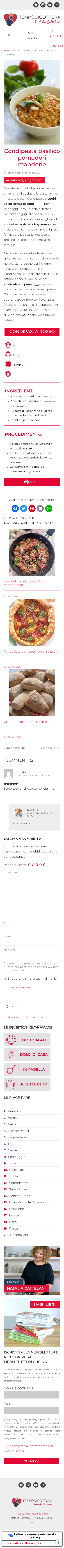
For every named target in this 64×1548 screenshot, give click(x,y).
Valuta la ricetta (15, 865)
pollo (13, 1222)
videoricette (18, 1183)
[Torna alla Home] (32, 19)
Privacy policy (23, 1513)
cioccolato (17, 1170)
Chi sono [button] (33, 35)
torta (12, 1163)
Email (8, 936)
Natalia (19, 172)
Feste (12, 1124)
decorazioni (19, 1235)
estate (14, 1215)
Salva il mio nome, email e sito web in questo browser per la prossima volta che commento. (31, 967)
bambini (14, 1144)
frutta (13, 1176)
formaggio (16, 1157)
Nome (8, 922)
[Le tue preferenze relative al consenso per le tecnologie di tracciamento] (59, 1543)
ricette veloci (13, 1017)
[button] (32, 1522)
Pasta (13, 1228)
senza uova (18, 1189)
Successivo (48, 748)
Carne (12, 1150)
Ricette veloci (18, 1131)
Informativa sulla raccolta (23, 1543)
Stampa (34, 481)
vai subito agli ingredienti (24, 180)
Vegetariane (17, 1137)
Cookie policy (40, 1513)
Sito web (10, 950)
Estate (17, 50)
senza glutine (19, 1196)
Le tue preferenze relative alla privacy (35, 1536)
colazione (16, 1209)
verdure (14, 1118)
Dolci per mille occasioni (27, 1202)
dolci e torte (34, 1017)
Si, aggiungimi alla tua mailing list (32, 978)
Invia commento (20, 987)
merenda (14, 1111)
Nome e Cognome (19, 1388)
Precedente (16, 748)
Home (11, 35)
